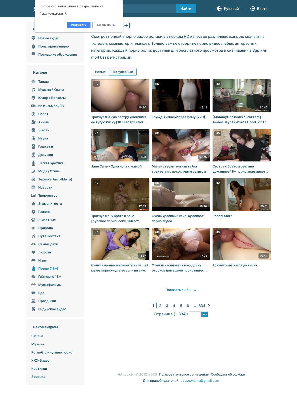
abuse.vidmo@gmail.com (200, 380)
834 (202, 305)
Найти (186, 8)
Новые (100, 72)
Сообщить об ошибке (228, 374)
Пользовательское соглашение (184, 374)
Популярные (123, 72)
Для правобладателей (160, 380)
